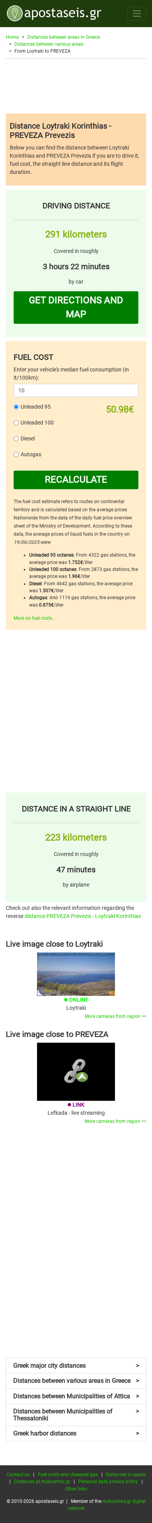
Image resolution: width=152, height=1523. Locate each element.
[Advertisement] (76, 86)
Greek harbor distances (76, 1433)
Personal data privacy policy (108, 1481)
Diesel (28, 438)
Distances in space (125, 1474)
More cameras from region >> (115, 1016)
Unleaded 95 (36, 407)
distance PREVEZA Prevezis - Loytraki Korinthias (83, 916)
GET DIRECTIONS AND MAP (76, 307)
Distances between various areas (48, 44)
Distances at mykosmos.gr (42, 1481)
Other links (76, 1489)
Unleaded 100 (37, 422)
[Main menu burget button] (137, 13)
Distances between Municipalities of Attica (76, 1396)
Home (12, 37)
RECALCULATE (76, 479)
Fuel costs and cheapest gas (68, 1474)
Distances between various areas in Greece (76, 1380)
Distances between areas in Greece (63, 37)
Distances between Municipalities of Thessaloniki (76, 1415)
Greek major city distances (76, 1365)
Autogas (31, 454)
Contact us (18, 1474)
